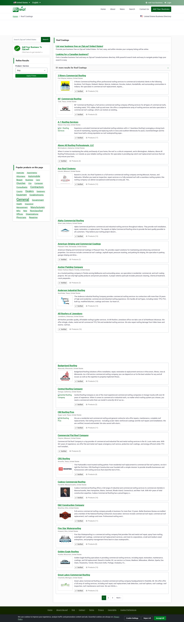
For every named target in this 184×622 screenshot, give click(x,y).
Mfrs (18, 211)
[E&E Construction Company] (66, 516)
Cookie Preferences (128, 610)
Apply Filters (31, 76)
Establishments (37, 195)
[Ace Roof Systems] (66, 179)
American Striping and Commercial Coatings (79, 244)
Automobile (34, 176)
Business (29, 180)
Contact (82, 610)
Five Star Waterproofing (69, 528)
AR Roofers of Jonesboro (70, 313)
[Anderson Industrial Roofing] (66, 301)
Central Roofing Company (70, 389)
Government (38, 200)
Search (132, 9)
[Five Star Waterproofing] (66, 539)
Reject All (147, 618)
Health (19, 204)
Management (22, 207)
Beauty (19, 180)
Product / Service (22, 66)
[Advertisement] (92, 27)
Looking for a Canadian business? (72, 54)
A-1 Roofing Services (68, 122)
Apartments (32, 173)
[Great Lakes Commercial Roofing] (66, 585)
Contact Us (144, 9)
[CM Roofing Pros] (66, 423)
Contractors (37, 187)
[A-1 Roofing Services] (66, 133)
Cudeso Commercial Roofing (71, 482)
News (122, 9)
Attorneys (20, 176)
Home (103, 9)
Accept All (160, 618)
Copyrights (112, 610)
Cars (38, 180)
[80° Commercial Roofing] (66, 109)
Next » (118, 598)
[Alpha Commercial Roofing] (66, 231)
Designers (41, 191)
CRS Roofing (64, 458)
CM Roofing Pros (66, 412)
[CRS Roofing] (66, 469)
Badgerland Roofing (67, 365)
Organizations (32, 214)
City (30, 183)
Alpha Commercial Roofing (71, 220)
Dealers (29, 191)
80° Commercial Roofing (69, 99)
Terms (91, 610)
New (25, 211)
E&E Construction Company (71, 505)
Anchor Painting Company (70, 267)
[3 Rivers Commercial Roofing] (66, 86)
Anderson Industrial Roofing (71, 290)
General (22, 199)
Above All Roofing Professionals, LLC (76, 145)
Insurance (29, 204)
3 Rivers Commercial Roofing (72, 75)
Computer (38, 183)
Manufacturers (38, 207)
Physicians (21, 217)
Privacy (101, 610)
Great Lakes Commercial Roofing (74, 575)
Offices (19, 214)
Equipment (21, 195)
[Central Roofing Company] (66, 399)
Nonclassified (36, 211)
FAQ (73, 610)
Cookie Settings (132, 618)
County (19, 191)
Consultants (21, 187)
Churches (20, 183)
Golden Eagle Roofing (68, 551)
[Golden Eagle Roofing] (66, 562)
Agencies (20, 173)
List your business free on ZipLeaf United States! (79, 46)
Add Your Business (161, 9)
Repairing (33, 217)
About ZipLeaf (62, 610)
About (112, 9)
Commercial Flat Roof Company (73, 435)
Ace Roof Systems (67, 168)
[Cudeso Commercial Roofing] (66, 492)
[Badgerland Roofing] (66, 376)
